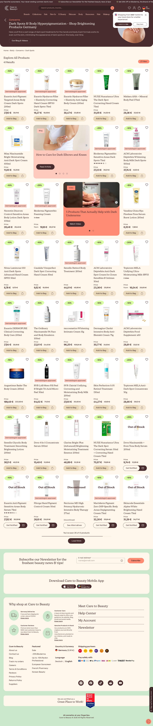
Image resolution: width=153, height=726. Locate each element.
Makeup (106, 14)
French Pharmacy (40, 668)
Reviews (12, 673)
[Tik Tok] (100, 683)
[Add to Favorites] (27, 70)
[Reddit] (110, 683)
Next (86, 145)
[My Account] (134, 8)
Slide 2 (63, 173)
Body (81, 14)
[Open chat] (148, 721)
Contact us (14, 654)
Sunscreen (90, 14)
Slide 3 (67, 173)
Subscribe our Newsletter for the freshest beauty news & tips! (85, 2)
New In (53, 14)
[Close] (151, 688)
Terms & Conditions (18, 669)
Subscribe (135, 560)
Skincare (72, 14)
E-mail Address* (84, 558)
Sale (45, 14)
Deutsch (59, 661)
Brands (27, 14)
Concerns (14, 20)
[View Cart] (139, 8)
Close (145, 15)
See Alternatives (74, 525)
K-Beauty (62, 14)
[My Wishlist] (129, 8)
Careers (12, 665)
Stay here (140, 24)
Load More (76, 541)
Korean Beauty (38, 672)
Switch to (123, 24)
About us (13, 650)
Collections (36, 14)
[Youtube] (120, 683)
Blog (11, 658)
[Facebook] (91, 683)
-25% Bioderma (39, 654)
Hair (98, 14)
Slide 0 (56, 173)
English (68, 661)
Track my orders (16, 661)
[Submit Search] (112, 8)
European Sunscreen (41, 664)
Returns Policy (15, 680)
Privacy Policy (15, 676)
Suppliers (13, 684)
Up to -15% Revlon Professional (40, 659)
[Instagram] (81, 683)
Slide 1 (59, 173)
